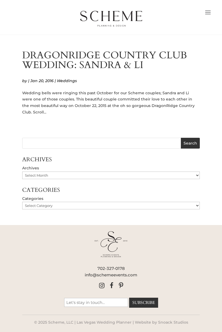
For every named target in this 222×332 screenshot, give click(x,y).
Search (190, 143)
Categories (32, 198)
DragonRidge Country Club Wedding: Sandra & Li (104, 60)
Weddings (67, 80)
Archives (30, 168)
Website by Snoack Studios (161, 322)
